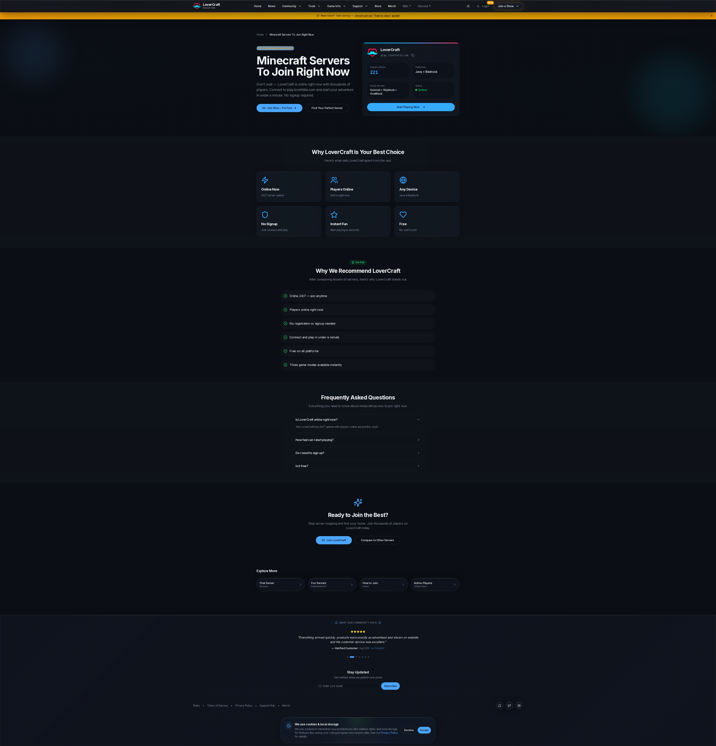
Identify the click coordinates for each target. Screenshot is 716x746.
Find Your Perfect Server (327, 107)
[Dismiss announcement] (711, 15)
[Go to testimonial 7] (368, 657)
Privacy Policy (389, 732)
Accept (424, 730)
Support (358, 6)
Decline (409, 730)
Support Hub (267, 705)
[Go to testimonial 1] (347, 657)
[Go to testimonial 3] (356, 657)
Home (257, 6)
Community (289, 6)
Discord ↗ (424, 6)
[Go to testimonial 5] (362, 657)
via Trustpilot (371, 648)
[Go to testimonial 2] (352, 657)
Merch (392, 6)
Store (378, 6)
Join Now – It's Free (279, 107)
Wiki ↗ (407, 6)
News (271, 6)
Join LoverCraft (336, 540)
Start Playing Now (408, 107)
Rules (196, 705)
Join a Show (506, 6)
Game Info (333, 6)
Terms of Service (217, 705)
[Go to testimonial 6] (365, 657)
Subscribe (390, 686)
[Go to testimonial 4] (359, 657)
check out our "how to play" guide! (377, 15)
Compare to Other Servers (377, 540)
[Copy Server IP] (413, 55)
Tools (311, 6)
